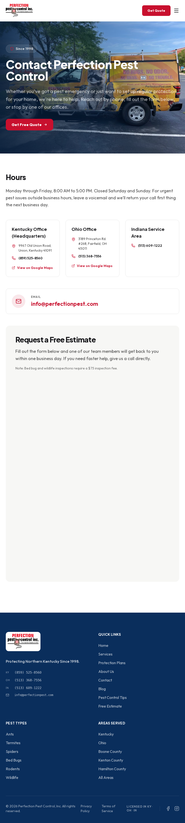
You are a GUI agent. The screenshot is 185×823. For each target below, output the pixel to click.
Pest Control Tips (112, 697)
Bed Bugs (13, 760)
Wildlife (12, 777)
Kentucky (106, 734)
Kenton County (110, 760)
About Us (106, 671)
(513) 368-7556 (89, 256)
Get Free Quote (27, 124)
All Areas (105, 777)
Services (105, 654)
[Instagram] (176, 808)
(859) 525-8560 (31, 258)
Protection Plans (112, 662)
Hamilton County (112, 768)
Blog (102, 688)
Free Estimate (110, 706)
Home (103, 645)
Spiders (12, 751)
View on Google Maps (35, 268)
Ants (10, 734)
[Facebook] (168, 808)
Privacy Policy (86, 808)
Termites (13, 742)
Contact (105, 680)
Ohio (102, 742)
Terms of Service (108, 808)
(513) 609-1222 (150, 245)
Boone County (110, 751)
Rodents (13, 768)
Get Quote (156, 10)
